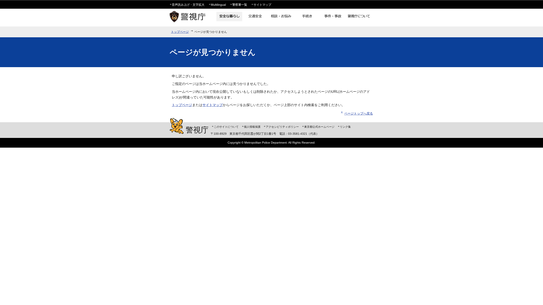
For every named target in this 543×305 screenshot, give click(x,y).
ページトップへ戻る (358, 113)
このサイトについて (226, 126)
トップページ (180, 31)
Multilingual (218, 4)
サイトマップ (262, 4)
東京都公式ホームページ (319, 126)
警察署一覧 (239, 4)
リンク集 (345, 126)
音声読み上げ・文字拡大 (188, 4)
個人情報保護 (252, 126)
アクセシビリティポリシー (282, 126)
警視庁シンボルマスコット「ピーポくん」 (176, 126)
